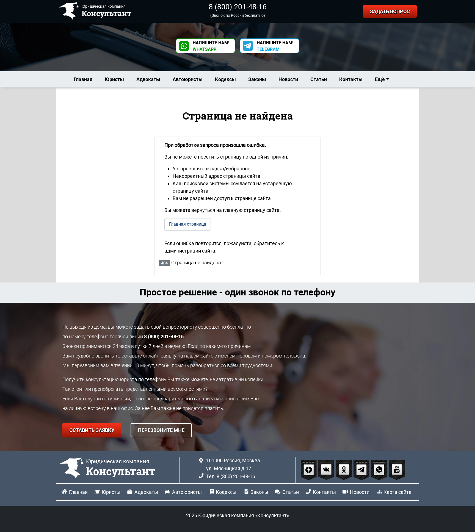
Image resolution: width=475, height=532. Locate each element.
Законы (257, 79)
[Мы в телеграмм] (362, 470)
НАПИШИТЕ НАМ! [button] (211, 46)
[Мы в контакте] (327, 470)
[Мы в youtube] (396, 470)
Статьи (318, 79)
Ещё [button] (380, 79)
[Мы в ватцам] (379, 470)
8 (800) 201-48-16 (238, 6)
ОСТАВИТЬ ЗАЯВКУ (91, 430)
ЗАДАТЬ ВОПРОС (390, 11)
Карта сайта (397, 492)
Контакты (351, 79)
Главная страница (187, 224)
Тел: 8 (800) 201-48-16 (230, 476)
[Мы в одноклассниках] (344, 470)
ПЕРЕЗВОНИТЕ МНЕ (161, 430)
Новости (288, 79)
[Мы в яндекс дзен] (309, 470)
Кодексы (225, 79)
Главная (83, 79)
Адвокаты (148, 79)
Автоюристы (188, 79)
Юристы (114, 79)
